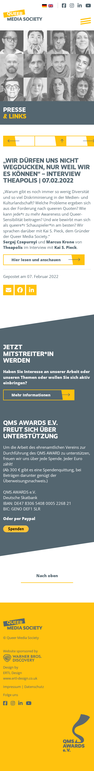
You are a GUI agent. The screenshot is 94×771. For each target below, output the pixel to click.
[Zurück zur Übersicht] (51, 141)
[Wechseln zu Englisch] (51, 5)
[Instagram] (72, 5)
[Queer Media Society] (22, 15)
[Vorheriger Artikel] (20, 141)
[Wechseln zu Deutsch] (44, 5)
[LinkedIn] (80, 5)
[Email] (8, 290)
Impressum (12, 686)
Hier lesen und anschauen (36, 259)
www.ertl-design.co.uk (20, 678)
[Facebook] (64, 5)
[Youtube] (88, 5)
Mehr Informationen (30, 394)
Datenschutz (34, 686)
